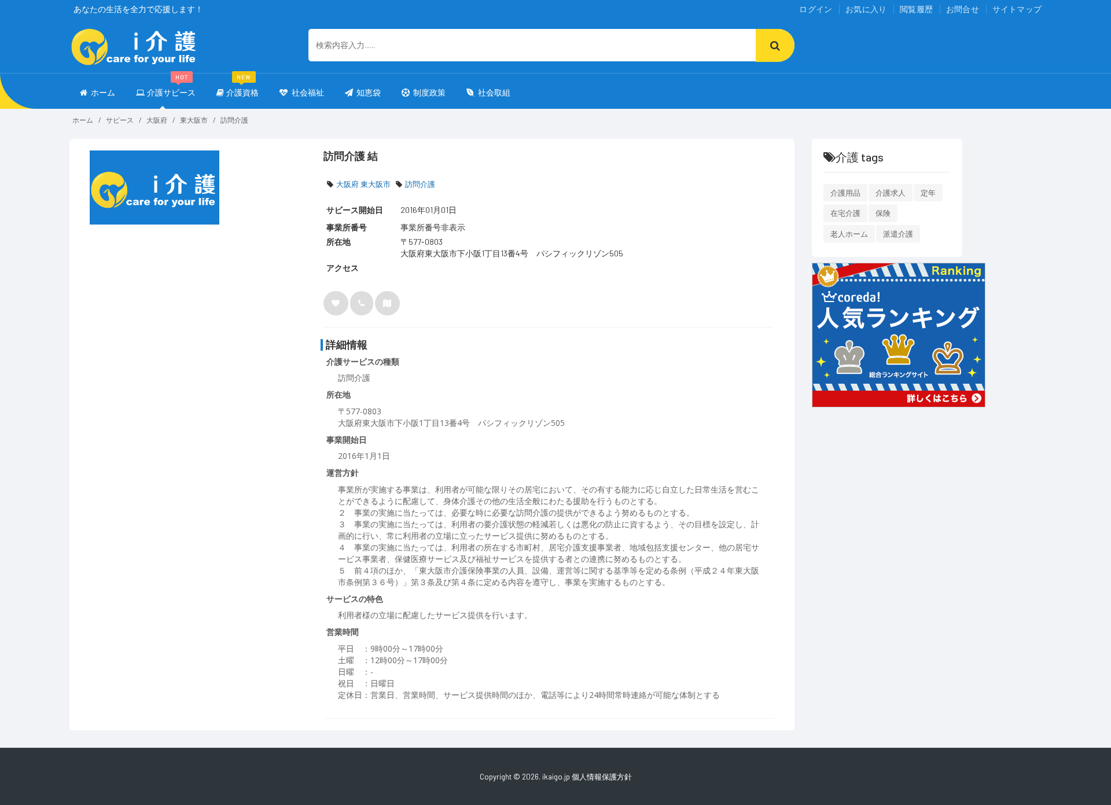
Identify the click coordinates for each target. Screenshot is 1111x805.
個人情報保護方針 (602, 776)
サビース (120, 120)
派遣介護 (898, 233)
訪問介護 (234, 120)
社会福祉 (307, 92)
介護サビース (171, 87)
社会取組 (494, 92)
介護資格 (242, 87)
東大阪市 (194, 120)
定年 (928, 192)
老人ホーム (849, 233)
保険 (883, 213)
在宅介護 (845, 213)
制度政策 (429, 92)
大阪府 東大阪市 (363, 184)
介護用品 (845, 192)
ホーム (103, 92)
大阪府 (156, 120)
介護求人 (890, 192)
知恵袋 (368, 92)
